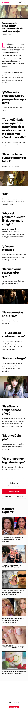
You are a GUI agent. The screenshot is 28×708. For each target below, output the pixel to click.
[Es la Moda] (5, 2)
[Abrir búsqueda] (20, 2)
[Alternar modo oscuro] (24, 2)
